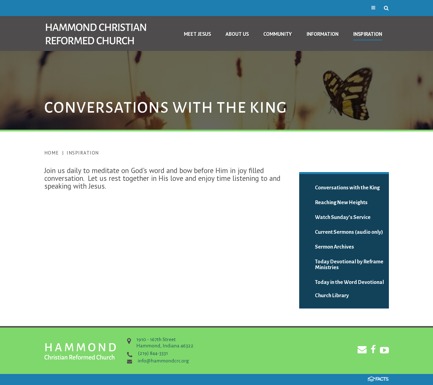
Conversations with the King (347, 188)
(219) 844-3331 (153, 353)
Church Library (332, 295)
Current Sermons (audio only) (349, 232)
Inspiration (83, 153)
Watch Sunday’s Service (343, 217)
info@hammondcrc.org (163, 360)
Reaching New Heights (341, 202)
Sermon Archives (334, 247)
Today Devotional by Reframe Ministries (349, 264)
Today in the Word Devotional (349, 282)
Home (51, 153)
